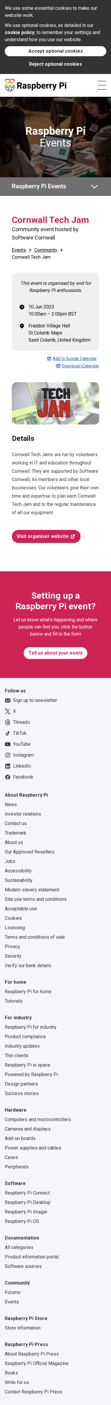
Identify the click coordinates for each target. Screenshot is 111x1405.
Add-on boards (20, 1138)
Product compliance (25, 1036)
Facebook (23, 777)
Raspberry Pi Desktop (28, 1202)
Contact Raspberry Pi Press (33, 1392)
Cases (11, 1157)
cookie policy (19, 32)
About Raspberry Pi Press (32, 1354)
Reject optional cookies (55, 64)
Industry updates (22, 1046)
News (11, 804)
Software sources (23, 1266)
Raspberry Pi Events (39, 186)
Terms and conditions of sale (35, 937)
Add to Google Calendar (75, 358)
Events (55, 137)
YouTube (21, 744)
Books (11, 1373)
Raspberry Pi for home (28, 991)
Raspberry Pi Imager (26, 1212)
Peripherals (17, 1167)
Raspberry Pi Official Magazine (37, 1363)
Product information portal (32, 1257)
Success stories (22, 1093)
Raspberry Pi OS (22, 1221)
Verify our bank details (28, 965)
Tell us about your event (55, 653)
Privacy (12, 946)
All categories (19, 1247)
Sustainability (19, 880)
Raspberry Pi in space (27, 1065)
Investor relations (23, 814)
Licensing (15, 927)
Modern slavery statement (32, 890)
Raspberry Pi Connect (27, 1193)
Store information (23, 1328)
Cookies (13, 918)
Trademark (15, 833)
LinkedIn (22, 766)
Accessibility (18, 871)
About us (14, 842)
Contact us (16, 823)
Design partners (21, 1084)
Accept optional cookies (55, 51)
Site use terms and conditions (36, 899)
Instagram (23, 755)
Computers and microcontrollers (38, 1119)
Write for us (17, 1382)
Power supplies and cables (33, 1148)
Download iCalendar (80, 366)
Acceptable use (21, 909)
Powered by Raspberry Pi (31, 1074)
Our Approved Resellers (29, 852)
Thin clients (16, 1055)
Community (45, 250)
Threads (21, 722)
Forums (12, 1292)
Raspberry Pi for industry (31, 1027)
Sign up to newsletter (35, 700)
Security (13, 956)
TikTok (20, 733)
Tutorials (13, 1001)
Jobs (10, 861)
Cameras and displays (28, 1129)
